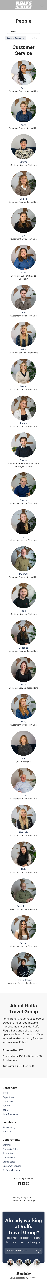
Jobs (5, 1110)
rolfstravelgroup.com (23, 1178)
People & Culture (11, 1149)
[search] (24, 31)
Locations (8, 1101)
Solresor (7, 1145)
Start (5, 1093)
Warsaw (7, 1131)
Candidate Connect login (23, 1200)
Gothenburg (9, 1127)
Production (8, 1153)
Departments (10, 1097)
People (6, 1105)
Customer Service (23, 50)
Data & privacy (10, 1114)
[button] (41, 5)
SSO (32, 1197)
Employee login (20, 1197)
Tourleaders (9, 1157)
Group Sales (9, 1161)
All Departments (11, 1170)
